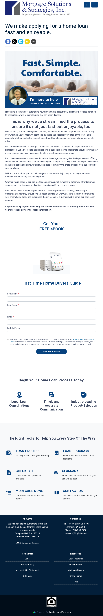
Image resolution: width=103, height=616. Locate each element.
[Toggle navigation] (94, 5)
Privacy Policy (27, 564)
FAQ (76, 581)
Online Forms (75, 576)
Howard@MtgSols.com (76, 533)
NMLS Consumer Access (27, 543)
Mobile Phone (13, 328)
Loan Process (75, 564)
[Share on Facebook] (8, 41)
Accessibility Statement (27, 570)
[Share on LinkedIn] (20, 41)
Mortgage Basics (76, 570)
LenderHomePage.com (60, 612)
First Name (13, 293)
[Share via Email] (27, 41)
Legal (27, 558)
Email (10, 317)
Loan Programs (76, 558)
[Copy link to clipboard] (33, 41)
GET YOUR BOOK (51, 351)
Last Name (13, 305)
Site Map (27, 576)
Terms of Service (78, 339)
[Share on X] (14, 41)
